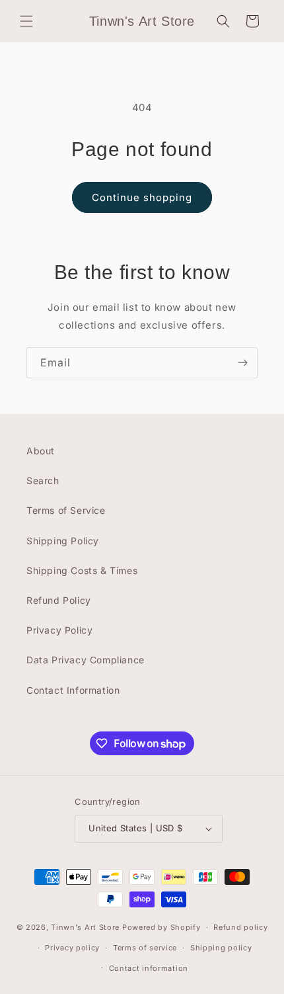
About (40, 450)
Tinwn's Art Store (85, 927)
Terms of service (145, 947)
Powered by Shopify (161, 927)
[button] (26, 21)
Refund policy (240, 927)
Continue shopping (142, 197)
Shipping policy (221, 947)
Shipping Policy (62, 540)
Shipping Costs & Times (81, 570)
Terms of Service (66, 510)
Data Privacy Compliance (85, 659)
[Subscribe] (242, 362)
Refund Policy (58, 600)
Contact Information (73, 690)
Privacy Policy (59, 630)
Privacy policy (72, 947)
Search (42, 480)
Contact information (148, 968)
